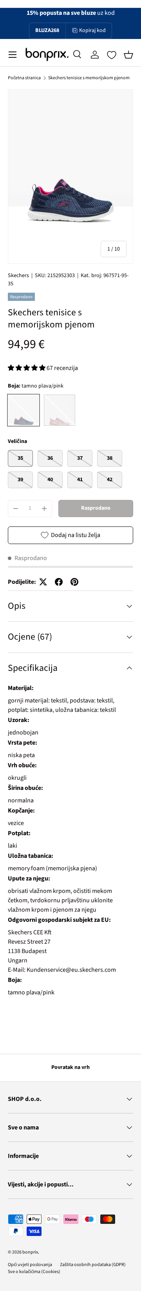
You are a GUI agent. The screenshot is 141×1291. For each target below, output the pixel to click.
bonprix (30, 1252)
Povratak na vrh (70, 1067)
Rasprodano (95, 508)
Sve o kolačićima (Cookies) (34, 1271)
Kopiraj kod (92, 30)
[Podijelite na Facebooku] (59, 582)
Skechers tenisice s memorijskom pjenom (89, 78)
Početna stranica (24, 78)
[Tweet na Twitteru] (43, 582)
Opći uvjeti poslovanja (30, 1264)
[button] (128, 54)
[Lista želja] (111, 55)
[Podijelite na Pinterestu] (74, 582)
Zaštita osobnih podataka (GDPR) (93, 1264)
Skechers (18, 275)
